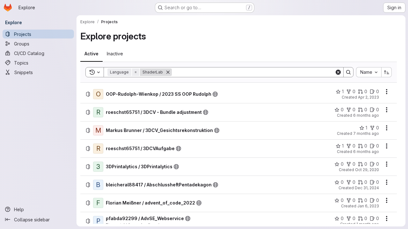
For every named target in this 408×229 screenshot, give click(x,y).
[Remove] (168, 72)
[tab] (91, 54)
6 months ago (366, 115)
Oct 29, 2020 (367, 169)
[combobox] (368, 72)
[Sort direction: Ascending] (387, 72)
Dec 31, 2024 (367, 187)
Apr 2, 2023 (368, 97)
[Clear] (338, 72)
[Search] (348, 72)
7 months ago (366, 133)
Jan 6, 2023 (368, 206)
